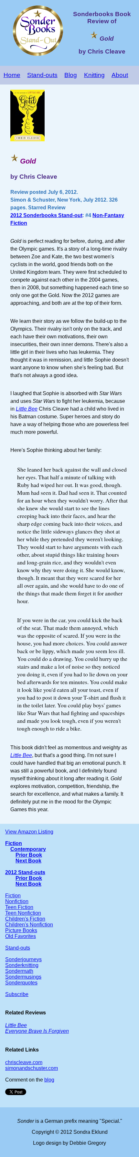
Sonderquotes (21, 982)
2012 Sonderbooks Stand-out (46, 215)
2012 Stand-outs (25, 872)
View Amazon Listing (29, 831)
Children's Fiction (25, 919)
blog (49, 1079)
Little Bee (21, 755)
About (120, 75)
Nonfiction (16, 901)
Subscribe (16, 994)
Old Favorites (20, 936)
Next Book (28, 860)
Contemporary (28, 849)
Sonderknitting (21, 965)
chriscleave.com (23, 1062)
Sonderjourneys (23, 959)
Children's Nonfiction (29, 924)
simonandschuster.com (31, 1068)
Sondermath (19, 971)
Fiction (13, 843)
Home (12, 75)
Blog (70, 75)
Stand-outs (42, 75)
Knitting (94, 75)
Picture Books (21, 930)
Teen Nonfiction (23, 913)
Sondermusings (23, 977)
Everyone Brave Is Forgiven (37, 1031)
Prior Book (29, 855)
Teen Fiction (19, 907)
